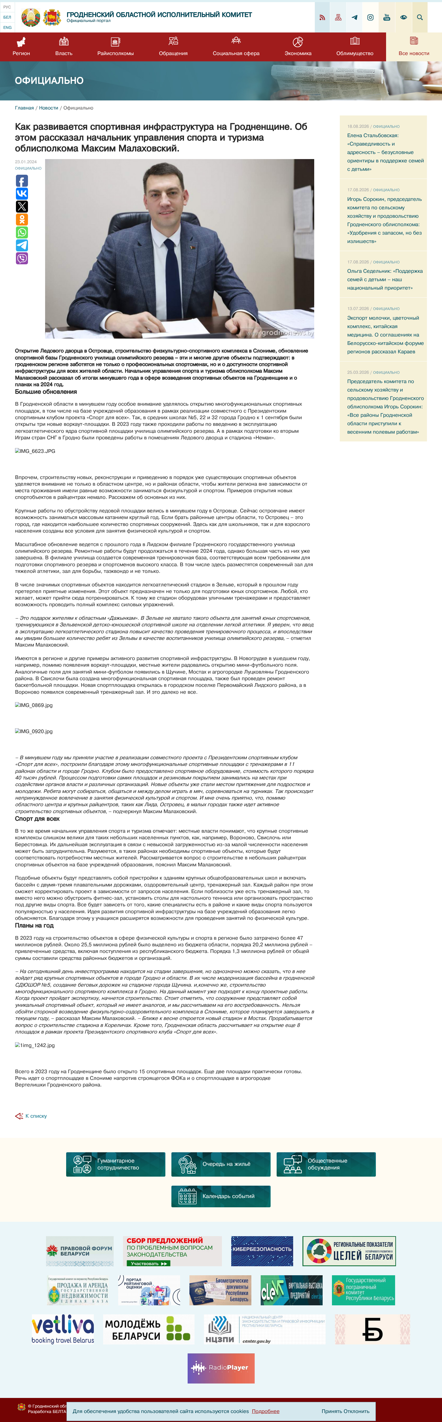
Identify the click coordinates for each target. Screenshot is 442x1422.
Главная (24, 108)
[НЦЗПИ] (265, 1329)
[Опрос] (172, 1251)
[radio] (221, 1368)
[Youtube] (387, 17)
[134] (262, 1251)
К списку (36, 1116)
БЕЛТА (59, 1411)
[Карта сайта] (338, 17)
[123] (78, 1290)
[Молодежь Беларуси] (149, 1329)
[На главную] (30, 17)
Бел (7, 17)
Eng (7, 27)
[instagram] (371, 17)
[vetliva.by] (63, 1329)
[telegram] (355, 17)
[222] (220, 1290)
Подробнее (266, 1411)
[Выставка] (292, 1290)
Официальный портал (89, 20)
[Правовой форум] (80, 1251)
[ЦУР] (349, 1251)
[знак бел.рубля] (372, 1329)
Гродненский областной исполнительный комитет (159, 14)
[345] (149, 1290)
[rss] (322, 17)
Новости (48, 108)
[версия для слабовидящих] (403, 17)
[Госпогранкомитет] (363, 1290)
